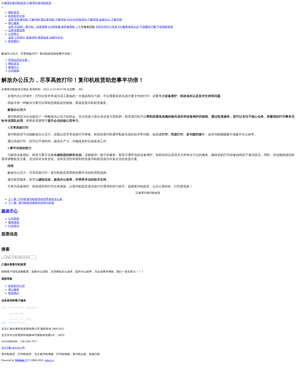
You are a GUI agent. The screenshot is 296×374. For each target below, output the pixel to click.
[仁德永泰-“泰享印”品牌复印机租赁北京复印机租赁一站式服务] (148, 3)
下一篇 (31, 202)
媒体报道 (13, 222)
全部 (11, 19)
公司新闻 (13, 70)
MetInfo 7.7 (22, 360)
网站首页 (13, 12)
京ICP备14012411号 (13, 347)
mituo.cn (49, 360)
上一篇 (35, 199)
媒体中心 (13, 67)
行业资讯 (13, 225)
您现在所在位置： (19, 60)
